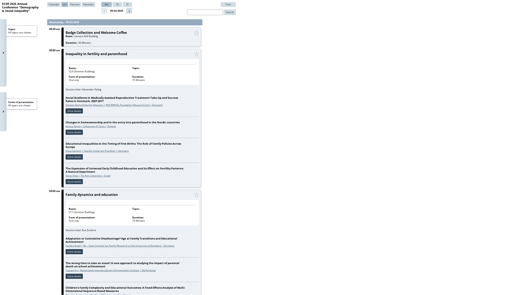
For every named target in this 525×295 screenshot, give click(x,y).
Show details (74, 110)
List (65, 4)
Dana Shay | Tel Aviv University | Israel (88, 175)
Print (228, 4)
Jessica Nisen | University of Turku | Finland (91, 126)
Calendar (54, 4)
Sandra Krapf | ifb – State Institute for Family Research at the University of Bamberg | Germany (120, 245)
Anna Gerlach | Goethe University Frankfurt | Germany (97, 151)
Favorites (88, 4)
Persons (75, 4)
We (106, 4)
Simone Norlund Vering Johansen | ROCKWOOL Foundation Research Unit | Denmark (114, 105)
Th (117, 4)
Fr (128, 4)
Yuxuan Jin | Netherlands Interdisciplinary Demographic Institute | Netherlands (111, 270)
